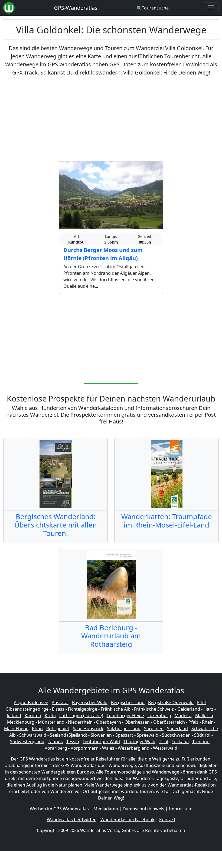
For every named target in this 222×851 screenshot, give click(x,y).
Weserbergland (133, 748)
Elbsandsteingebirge (27, 709)
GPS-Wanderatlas (75, 7)
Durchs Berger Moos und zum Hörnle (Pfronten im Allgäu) (103, 254)
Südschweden (176, 735)
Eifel (201, 703)
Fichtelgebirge (82, 709)
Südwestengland (27, 742)
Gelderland (188, 709)
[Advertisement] (111, 119)
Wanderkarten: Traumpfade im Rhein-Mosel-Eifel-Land (166, 521)
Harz (208, 709)
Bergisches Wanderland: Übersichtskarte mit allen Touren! (55, 525)
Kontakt (167, 820)
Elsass (58, 709)
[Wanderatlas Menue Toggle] (211, 7)
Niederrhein (80, 722)
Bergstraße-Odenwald (171, 703)
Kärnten (33, 716)
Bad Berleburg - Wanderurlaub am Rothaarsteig (111, 636)
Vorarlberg (56, 748)
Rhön (37, 729)
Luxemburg (159, 716)
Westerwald (165, 748)
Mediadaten (105, 809)
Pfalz (193, 722)
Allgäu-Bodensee (31, 703)
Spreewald (147, 735)
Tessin (72, 742)
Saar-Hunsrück (88, 729)
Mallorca (204, 716)
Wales (108, 748)
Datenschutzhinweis (143, 809)
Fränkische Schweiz (154, 709)
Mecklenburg (20, 722)
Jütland (14, 716)
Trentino (201, 742)
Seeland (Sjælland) (68, 735)
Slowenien (101, 735)
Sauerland (177, 729)
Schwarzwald (32, 735)
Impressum (180, 809)
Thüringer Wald (139, 742)
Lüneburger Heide (125, 716)
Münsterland (51, 722)
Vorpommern (85, 748)
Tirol (163, 742)
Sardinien (154, 729)
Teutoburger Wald (101, 742)
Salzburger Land (124, 729)
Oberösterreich (169, 722)
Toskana (180, 742)
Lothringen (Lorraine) (81, 716)
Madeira (183, 716)
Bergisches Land (128, 703)
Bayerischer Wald (89, 703)
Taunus (55, 742)
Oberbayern (108, 722)
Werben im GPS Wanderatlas (59, 809)
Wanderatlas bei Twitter (71, 820)
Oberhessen (137, 722)
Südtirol (202, 735)
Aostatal (60, 703)
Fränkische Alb (115, 709)
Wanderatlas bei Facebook (127, 820)
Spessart (124, 735)
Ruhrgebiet (57, 729)
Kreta (50, 716)
